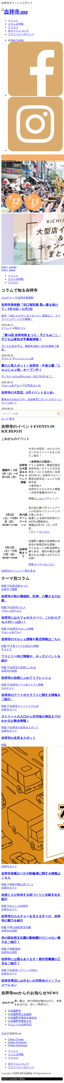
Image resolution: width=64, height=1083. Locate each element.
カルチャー (7, 297)
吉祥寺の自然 (9, 670)
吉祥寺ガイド (9, 709)
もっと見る (7, 418)
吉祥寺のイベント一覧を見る (18, 570)
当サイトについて (18, 30)
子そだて (6, 358)
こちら (40, 498)
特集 (4, 585)
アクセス (13, 27)
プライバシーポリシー (21, 34)
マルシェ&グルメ (11, 385)
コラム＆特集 (16, 24)
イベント (13, 20)
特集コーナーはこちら (42, 564)
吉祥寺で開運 (9, 589)
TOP (3, 1033)
